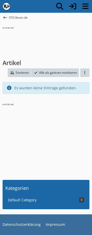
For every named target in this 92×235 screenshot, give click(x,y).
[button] (19, 72)
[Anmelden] (72, 6)
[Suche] (60, 6)
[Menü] (85, 6)
